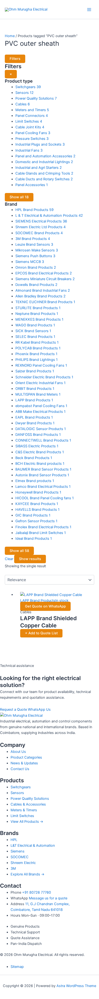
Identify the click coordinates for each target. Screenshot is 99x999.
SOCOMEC (20, 857)
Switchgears (21, 787)
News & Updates (24, 763)
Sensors (17, 793)
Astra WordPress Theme (76, 986)
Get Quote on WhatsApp (45, 606)
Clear (9, 559)
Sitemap (17, 967)
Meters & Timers (24, 810)
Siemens (18, 851)
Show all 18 (19, 197)
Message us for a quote (48, 898)
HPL (14, 840)
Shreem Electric (23, 863)
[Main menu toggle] (89, 10)
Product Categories (26, 757)
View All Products (27, 821)
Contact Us (20, 769)
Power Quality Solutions (30, 798)
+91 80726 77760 (36, 892)
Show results (30, 559)
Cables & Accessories (28, 804)
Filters (15, 59)
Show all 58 (19, 551)
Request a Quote (13, 709)
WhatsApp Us (39, 709)
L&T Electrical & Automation (33, 845)
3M (13, 868)
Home (10, 36)
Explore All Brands (27, 874)
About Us (18, 751)
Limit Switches (22, 816)
